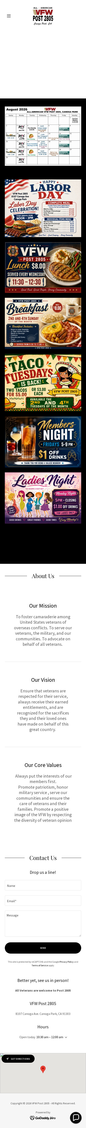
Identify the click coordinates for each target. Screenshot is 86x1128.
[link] (43, 16)
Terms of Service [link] (40, 965)
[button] (10, 16)
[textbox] (43, 885)
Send (43, 947)
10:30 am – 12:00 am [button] (49, 1037)
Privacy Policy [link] (67, 961)
